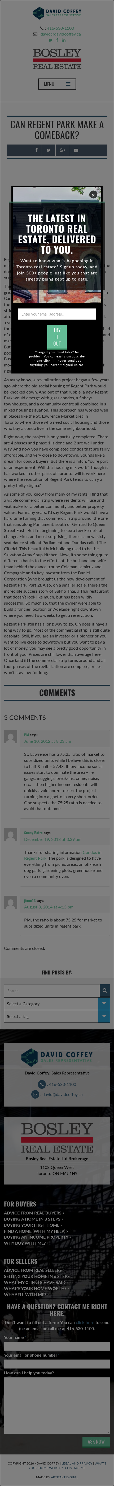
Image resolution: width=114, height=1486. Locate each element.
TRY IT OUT (57, 336)
